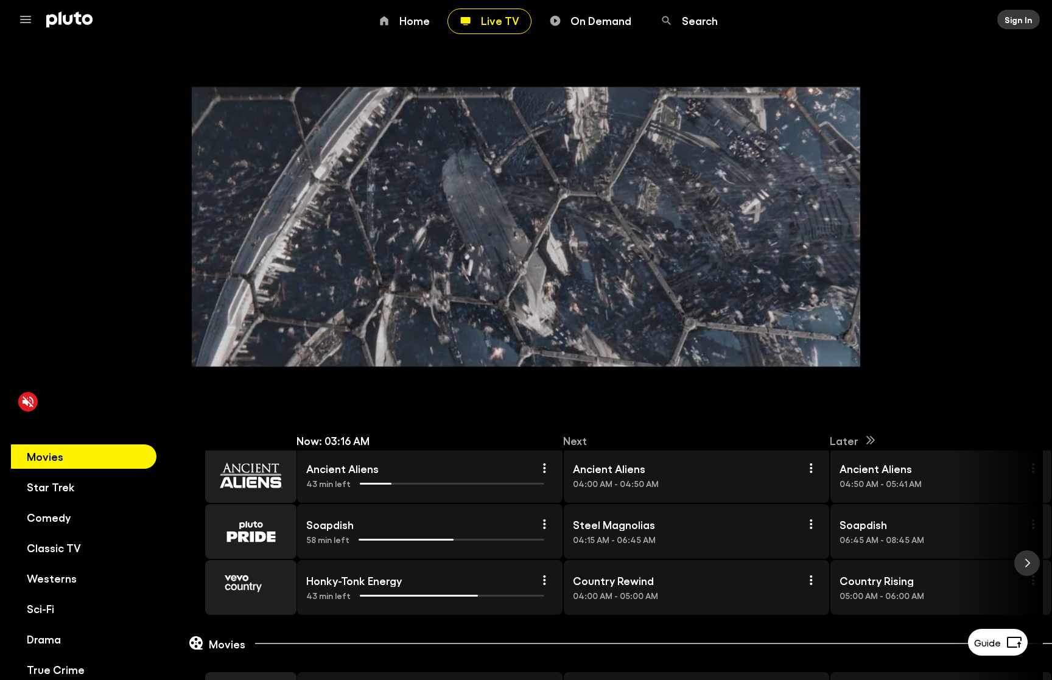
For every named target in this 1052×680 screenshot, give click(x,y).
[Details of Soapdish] (544, 524)
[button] (236, 475)
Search (700, 20)
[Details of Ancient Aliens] (544, 468)
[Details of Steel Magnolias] (811, 524)
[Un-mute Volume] (28, 402)
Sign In (1019, 19)
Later (844, 440)
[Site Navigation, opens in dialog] (29, 19)
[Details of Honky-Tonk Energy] (544, 580)
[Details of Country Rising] (1033, 580)
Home (414, 20)
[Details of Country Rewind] (811, 580)
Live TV (500, 20)
